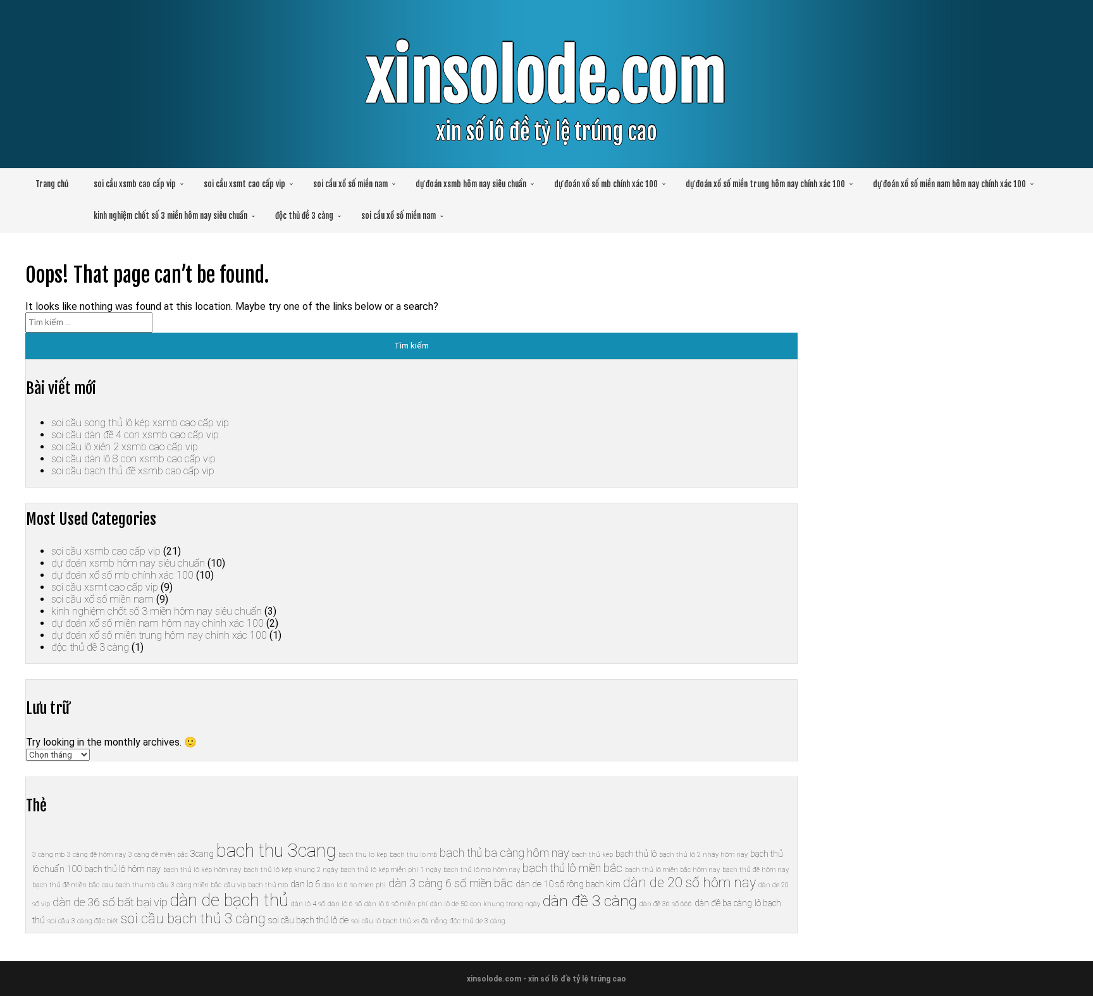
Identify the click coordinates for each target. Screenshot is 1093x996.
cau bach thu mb (128, 885)
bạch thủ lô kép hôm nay (202, 870)
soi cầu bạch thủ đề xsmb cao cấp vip (132, 471)
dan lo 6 (305, 884)
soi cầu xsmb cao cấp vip (135, 184)
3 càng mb (48, 855)
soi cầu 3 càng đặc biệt (82, 921)
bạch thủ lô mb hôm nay (481, 870)
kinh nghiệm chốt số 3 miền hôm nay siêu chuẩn (170, 216)
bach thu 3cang (276, 850)
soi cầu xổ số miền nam (350, 184)
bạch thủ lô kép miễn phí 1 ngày (390, 870)
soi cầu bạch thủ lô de (308, 920)
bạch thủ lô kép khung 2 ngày (291, 870)
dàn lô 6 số (345, 904)
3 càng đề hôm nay (96, 855)
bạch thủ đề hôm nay (755, 870)
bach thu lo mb (413, 855)
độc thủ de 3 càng (477, 921)
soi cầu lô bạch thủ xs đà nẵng (399, 921)
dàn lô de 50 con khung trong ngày (485, 904)
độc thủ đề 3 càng (304, 216)
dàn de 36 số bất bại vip (110, 902)
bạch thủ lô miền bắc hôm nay (672, 870)
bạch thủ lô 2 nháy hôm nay (703, 855)
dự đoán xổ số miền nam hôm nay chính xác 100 (949, 184)
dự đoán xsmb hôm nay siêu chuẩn (471, 184)
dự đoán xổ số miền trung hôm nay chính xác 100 (765, 184)
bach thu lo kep (362, 855)
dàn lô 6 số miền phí (396, 904)
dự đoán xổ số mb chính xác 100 (606, 184)
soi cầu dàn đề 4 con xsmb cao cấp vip (135, 435)
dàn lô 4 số (308, 904)
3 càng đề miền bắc (158, 855)
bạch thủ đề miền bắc (65, 885)
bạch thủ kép (592, 855)
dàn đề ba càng (723, 903)
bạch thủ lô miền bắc (572, 868)
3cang (202, 854)
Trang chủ (51, 184)
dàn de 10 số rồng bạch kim (568, 884)
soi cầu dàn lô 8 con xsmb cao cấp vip (133, 459)
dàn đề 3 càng (590, 901)
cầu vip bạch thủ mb (256, 885)
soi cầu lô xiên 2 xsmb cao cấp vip (124, 447)
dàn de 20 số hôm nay (689, 882)
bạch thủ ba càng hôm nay (504, 852)
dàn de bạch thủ (229, 900)
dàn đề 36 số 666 (665, 904)
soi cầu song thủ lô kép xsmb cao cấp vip (140, 423)
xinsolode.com (546, 76)
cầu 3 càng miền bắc (189, 885)
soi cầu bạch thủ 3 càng (193, 918)
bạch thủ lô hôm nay (122, 869)
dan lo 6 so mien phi (354, 885)
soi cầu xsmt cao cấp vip (244, 184)
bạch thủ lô (636, 854)
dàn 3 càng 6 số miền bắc (450, 883)
